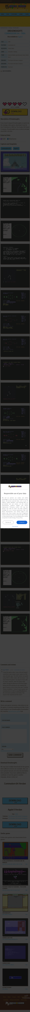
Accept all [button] (22, 522)
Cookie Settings (12, 517)
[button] (15, 526)
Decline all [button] (8, 522)
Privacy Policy (19, 517)
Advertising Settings (8, 516)
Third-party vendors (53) (16, 507)
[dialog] (15, 506)
